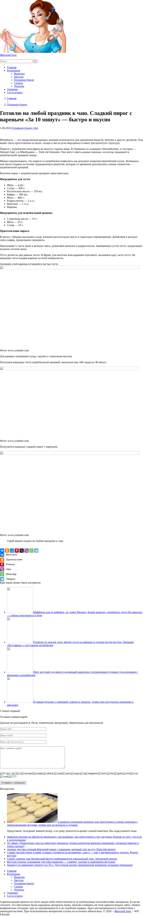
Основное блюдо (24, 79)
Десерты (19, 86)
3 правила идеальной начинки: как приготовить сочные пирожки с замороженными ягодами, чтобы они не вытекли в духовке (72, 823)
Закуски (19, 76)
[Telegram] (36, 550)
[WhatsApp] (31, 550)
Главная (11, 67)
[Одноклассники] (7, 550)
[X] (22, 550)
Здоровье (12, 89)
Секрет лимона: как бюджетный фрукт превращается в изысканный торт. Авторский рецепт (62, 858)
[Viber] (26, 550)
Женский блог (8, 55)
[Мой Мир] (12, 550)
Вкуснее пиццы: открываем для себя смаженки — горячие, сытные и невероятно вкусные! (61, 861)
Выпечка (19, 73)
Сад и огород (15, 92)
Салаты (18, 83)
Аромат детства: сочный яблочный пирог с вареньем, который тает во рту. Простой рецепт (61, 849)
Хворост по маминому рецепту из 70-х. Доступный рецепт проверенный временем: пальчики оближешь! (70, 864)
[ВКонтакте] (2, 550)
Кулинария (13, 70)
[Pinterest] (17, 550)
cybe (35, 128)
